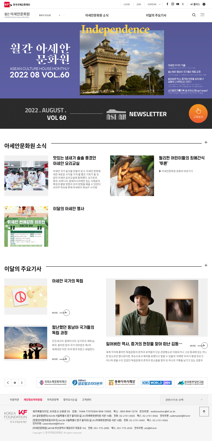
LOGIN (127, 4)
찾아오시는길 (70, 400)
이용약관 (14, 400)
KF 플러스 (195, 4)
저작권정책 (53, 400)
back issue (45, 15)
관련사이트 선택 (174, 399)
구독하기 (198, 117)
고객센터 (86, 400)
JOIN (139, 4)
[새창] (53, 382)
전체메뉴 (202, 14)
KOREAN (152, 4)
